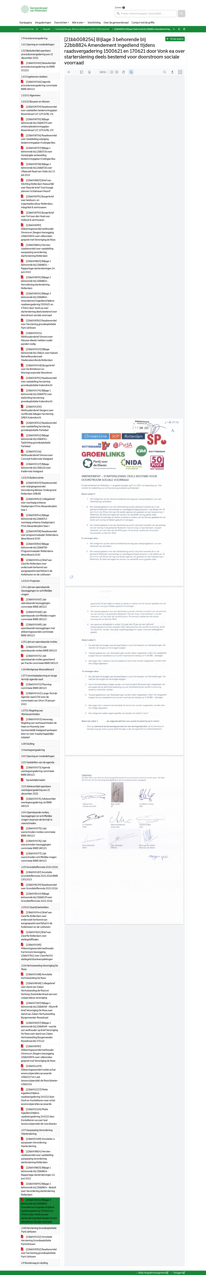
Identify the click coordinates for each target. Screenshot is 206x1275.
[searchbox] (146, 13)
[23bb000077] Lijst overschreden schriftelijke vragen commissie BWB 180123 (39, 857)
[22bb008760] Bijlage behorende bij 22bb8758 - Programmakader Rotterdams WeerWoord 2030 (37, 549)
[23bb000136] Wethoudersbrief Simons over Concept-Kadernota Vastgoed (37, 455)
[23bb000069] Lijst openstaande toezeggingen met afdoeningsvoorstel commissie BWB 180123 (38, 630)
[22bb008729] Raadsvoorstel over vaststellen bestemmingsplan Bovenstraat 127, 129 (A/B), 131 (39, 110)
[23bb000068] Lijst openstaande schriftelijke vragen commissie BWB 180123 (38, 616)
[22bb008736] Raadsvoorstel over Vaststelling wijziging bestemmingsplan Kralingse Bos (39, 139)
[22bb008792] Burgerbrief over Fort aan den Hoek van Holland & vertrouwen (37, 216)
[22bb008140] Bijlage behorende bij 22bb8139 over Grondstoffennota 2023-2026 (36, 897)
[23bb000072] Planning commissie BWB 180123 (36, 686)
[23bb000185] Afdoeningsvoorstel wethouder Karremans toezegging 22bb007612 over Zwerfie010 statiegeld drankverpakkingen (37, 952)
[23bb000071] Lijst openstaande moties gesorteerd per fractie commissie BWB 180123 (39, 659)
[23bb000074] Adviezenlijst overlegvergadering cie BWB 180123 (38, 802)
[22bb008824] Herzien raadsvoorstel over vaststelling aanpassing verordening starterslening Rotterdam (37, 250)
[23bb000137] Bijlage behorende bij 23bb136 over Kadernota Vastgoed (36, 468)
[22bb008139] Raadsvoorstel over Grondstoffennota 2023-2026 (39, 886)
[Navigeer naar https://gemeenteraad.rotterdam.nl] (34, 11)
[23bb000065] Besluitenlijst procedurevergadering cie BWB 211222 (38, 67)
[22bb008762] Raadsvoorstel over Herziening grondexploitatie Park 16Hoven (39, 324)
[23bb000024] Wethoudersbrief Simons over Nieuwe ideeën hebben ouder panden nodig (37, 338)
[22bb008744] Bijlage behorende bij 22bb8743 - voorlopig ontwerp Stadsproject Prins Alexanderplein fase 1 (38, 520)
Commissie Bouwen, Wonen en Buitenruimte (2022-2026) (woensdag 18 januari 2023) (89, 29)
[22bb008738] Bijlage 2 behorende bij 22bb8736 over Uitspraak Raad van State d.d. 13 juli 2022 (38, 169)
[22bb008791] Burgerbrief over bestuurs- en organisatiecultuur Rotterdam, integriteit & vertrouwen (37, 202)
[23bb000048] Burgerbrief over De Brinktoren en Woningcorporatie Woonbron (38, 369)
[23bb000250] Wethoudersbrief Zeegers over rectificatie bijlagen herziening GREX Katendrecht (37, 412)
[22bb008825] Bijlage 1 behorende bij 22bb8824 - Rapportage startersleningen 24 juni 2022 (38, 1173)
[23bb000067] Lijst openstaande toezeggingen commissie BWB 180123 (35, 603)
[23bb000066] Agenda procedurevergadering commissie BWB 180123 (39, 85)
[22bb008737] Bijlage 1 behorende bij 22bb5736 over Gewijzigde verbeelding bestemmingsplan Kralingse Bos (38, 153)
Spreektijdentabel (35, 780)
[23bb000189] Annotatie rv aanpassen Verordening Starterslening (38, 1142)
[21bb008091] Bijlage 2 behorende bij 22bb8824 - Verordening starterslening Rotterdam (36, 283)
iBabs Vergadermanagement (152, 1273)
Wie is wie (77, 22)
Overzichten (60, 22)
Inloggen (178, 1273)
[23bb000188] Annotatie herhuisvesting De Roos (36, 976)
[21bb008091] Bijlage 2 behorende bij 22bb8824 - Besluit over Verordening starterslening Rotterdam (38, 1189)
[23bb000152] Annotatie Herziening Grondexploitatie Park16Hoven (36, 1240)
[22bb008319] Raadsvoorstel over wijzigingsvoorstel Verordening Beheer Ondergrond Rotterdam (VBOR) (39, 488)
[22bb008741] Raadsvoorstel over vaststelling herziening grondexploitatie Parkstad (39, 426)
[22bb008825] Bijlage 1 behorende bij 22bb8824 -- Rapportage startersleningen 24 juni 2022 (38, 266)
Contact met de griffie (143, 22)
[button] (181, 13)
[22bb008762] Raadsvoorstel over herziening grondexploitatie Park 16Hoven (39, 1253)
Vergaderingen (43, 22)
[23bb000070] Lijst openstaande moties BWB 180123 (39, 649)
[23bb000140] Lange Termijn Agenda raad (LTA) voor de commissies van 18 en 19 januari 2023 (39, 698)
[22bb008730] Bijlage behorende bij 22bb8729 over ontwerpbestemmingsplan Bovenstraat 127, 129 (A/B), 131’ (37, 124)
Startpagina (25, 22)
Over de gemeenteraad (116, 22)
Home (38, 29)
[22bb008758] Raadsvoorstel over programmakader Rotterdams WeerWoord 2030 (39, 535)
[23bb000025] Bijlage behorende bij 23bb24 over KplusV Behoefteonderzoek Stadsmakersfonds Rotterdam (39, 354)
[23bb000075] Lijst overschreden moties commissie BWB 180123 (38, 832)
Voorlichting (94, 22)
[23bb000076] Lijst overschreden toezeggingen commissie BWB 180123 (36, 844)
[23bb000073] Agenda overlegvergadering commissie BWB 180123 (37, 771)
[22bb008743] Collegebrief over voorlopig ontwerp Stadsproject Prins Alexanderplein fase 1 (39, 504)
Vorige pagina (176, 39)
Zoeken (118, 7)
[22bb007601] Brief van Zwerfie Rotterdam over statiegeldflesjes (36, 936)
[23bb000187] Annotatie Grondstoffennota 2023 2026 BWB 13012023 (39, 876)
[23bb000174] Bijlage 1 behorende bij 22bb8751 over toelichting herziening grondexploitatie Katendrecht (36, 396)
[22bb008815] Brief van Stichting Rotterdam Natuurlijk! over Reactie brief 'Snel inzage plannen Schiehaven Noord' (37, 186)
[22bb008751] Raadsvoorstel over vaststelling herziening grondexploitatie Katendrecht (39, 382)
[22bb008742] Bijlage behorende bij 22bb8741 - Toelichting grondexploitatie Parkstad (36, 441)
